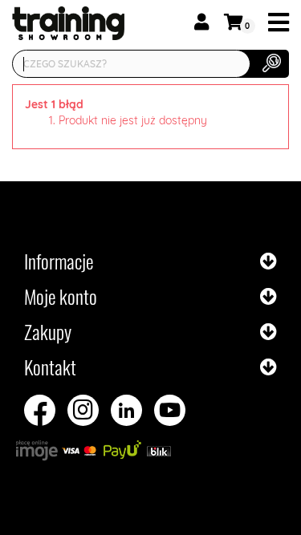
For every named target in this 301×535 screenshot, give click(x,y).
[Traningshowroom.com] (52, 23)
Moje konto (60, 296)
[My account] (201, 22)
